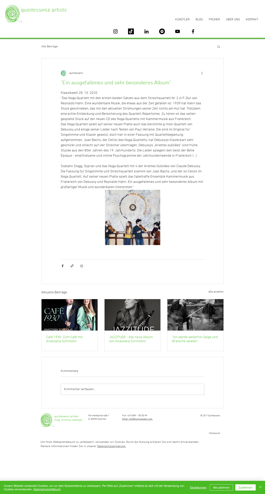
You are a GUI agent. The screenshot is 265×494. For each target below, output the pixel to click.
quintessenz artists (44, 10)
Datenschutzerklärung (47, 489)
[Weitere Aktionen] (202, 73)
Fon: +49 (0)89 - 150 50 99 (134, 415)
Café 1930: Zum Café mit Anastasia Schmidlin (64, 339)
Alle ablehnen (221, 487)
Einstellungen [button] (198, 487)
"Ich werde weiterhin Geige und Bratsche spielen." (195, 339)
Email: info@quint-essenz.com (137, 419)
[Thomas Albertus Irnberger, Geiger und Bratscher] (195, 315)
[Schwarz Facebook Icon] (193, 31)
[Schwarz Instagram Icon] (115, 31)
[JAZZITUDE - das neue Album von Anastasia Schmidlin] (133, 315)
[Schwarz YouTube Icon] (177, 31)
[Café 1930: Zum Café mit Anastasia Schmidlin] (70, 315)
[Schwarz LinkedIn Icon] (146, 31)
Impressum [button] (214, 433)
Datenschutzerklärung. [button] (111, 446)
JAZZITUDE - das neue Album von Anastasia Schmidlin (131, 339)
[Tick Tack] (131, 31)
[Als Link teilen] (72, 266)
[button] (219, 46)
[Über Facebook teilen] (62, 266)
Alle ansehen (216, 292)
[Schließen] (260, 487)
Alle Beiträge (49, 46)
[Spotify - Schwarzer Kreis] (162, 31)
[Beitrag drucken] (81, 266)
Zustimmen (245, 487)
